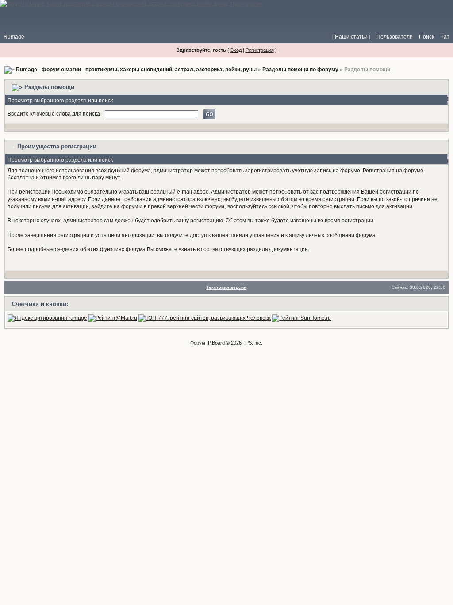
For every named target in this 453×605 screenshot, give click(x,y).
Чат (444, 37)
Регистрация (260, 50)
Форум (197, 342)
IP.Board (216, 342)
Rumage (14, 37)
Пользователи (394, 37)
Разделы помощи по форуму (300, 69)
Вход (236, 50)
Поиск (426, 37)
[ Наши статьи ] (351, 37)
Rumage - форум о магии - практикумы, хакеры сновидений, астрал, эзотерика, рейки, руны (136, 69)
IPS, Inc (252, 342)
